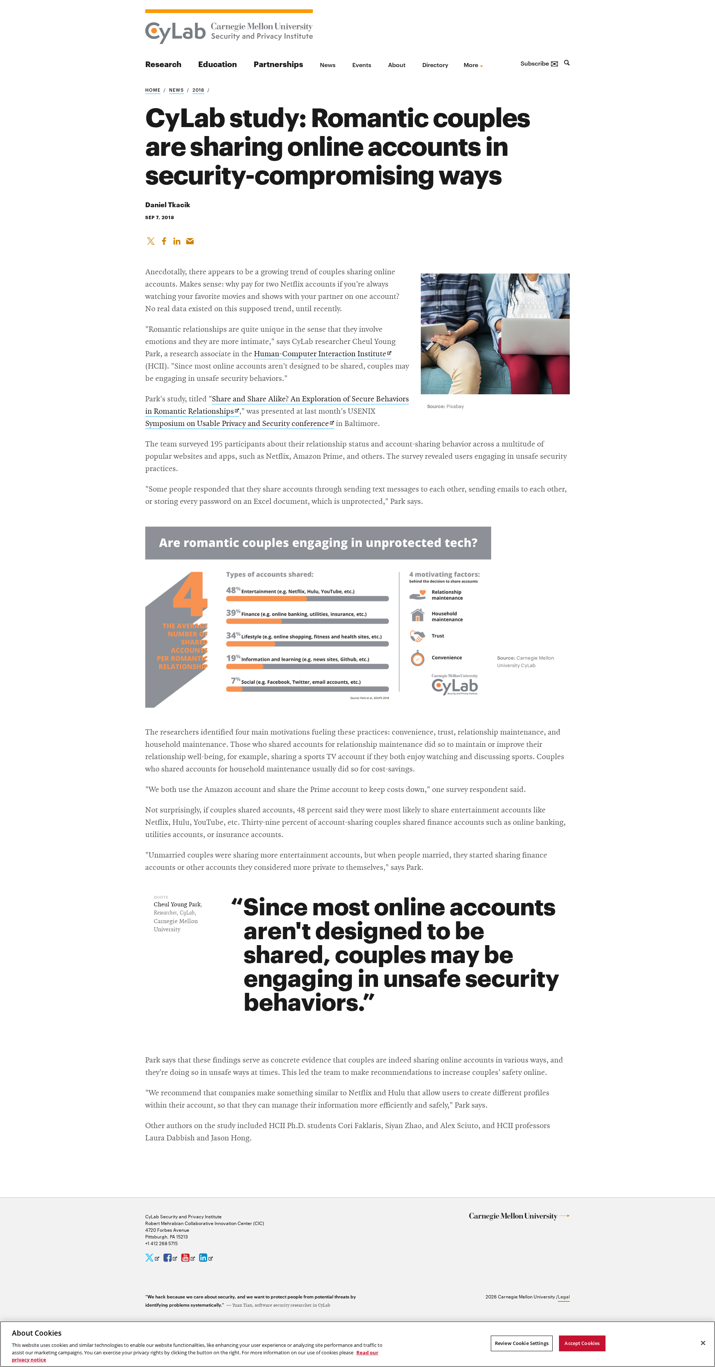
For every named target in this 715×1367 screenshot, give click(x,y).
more (471, 64)
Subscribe (540, 63)
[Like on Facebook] (164, 239)
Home (153, 89)
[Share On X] (151, 239)
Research (163, 63)
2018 (198, 89)
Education (217, 63)
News (328, 64)
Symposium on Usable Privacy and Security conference (239, 424)
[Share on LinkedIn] (177, 239)
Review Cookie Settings (522, 1343)
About (397, 64)
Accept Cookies (582, 1343)
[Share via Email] (190, 239)
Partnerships (278, 63)
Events (361, 64)
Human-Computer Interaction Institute (322, 354)
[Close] (703, 1343)
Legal (564, 1296)
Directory (435, 64)
